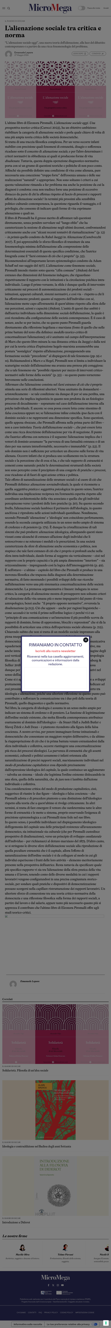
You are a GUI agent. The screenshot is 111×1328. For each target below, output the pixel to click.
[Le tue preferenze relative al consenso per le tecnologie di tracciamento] (106, 1323)
